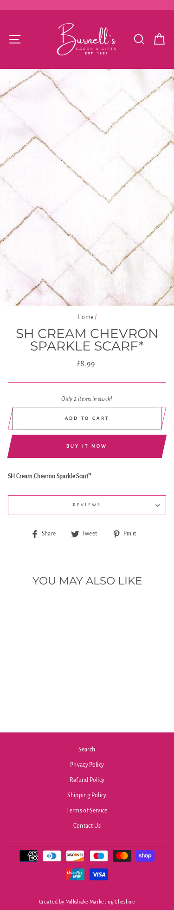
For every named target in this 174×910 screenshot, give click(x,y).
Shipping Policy (86, 795)
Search (86, 749)
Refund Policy (87, 780)
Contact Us (87, 826)
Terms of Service (86, 810)
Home (85, 317)
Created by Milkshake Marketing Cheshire (87, 901)
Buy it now (87, 446)
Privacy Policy (87, 765)
